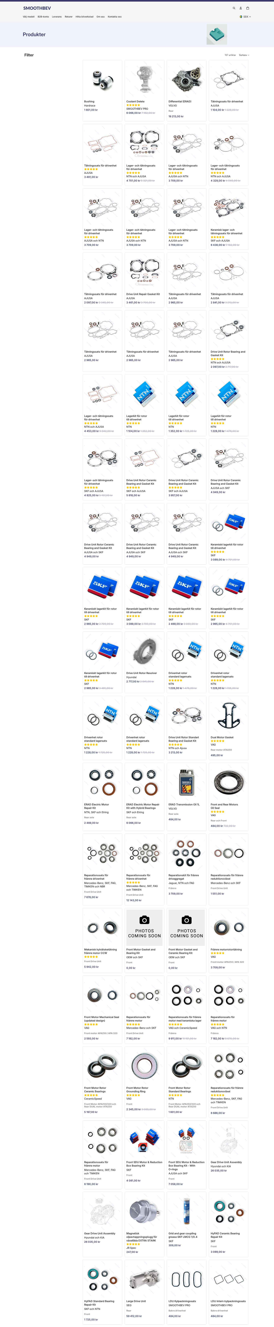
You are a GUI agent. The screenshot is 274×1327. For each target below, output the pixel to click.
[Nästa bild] (201, 79)
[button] (244, 55)
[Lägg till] (157, 93)
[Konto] (240, 8)
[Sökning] (234, 8)
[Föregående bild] (172, 79)
